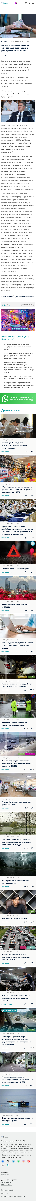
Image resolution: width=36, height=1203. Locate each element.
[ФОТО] (18, 469)
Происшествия (6, 572)
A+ (6, 55)
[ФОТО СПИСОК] (18, 938)
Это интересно (6, 1004)
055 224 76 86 (6, 1185)
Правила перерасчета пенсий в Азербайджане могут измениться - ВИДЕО (18, 346)
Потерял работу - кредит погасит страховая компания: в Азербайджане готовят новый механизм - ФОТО (19, 385)
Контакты (4, 1193)
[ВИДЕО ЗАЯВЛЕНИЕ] (18, 744)
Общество (5, 451)
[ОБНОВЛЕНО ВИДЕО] (18, 667)
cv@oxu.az (5, 1175)
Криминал (5, 538)
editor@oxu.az (6, 1182)
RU (27, 3)
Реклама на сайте (7, 1190)
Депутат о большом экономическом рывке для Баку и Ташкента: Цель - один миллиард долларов (18, 355)
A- (2, 56)
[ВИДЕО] (18, 902)
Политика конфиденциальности (13, 1196)
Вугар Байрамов (8, 296)
